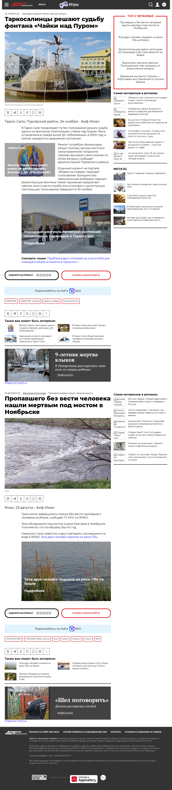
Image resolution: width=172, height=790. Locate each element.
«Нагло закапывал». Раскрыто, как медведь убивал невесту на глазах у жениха (147, 413)
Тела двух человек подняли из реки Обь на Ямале (140, 39)
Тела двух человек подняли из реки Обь (69, 537)
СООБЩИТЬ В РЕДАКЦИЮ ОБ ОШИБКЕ (143, 732)
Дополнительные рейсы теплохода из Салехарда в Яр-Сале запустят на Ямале (140, 52)
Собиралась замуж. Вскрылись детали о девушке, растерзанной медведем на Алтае (145, 111)
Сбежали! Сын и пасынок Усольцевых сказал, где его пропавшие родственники (147, 100)
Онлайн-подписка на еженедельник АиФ (85, 732)
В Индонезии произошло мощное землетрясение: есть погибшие (145, 207)
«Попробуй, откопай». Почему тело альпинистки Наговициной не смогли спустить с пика (146, 134)
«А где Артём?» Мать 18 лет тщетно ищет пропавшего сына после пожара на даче (146, 156)
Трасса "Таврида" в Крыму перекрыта (146, 173)
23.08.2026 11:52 (12, 393)
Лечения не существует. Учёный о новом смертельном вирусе (145, 444)
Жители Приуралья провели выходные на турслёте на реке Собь (35, 677)
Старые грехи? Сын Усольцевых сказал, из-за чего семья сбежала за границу (147, 435)
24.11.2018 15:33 (12, 13)
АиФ (7, 491)
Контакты (116, 732)
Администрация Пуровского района (24, 104)
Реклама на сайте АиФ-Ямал (44, 732)
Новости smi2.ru (16, 383)
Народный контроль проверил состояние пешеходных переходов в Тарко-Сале (62, 234)
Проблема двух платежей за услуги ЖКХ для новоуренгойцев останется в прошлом (66, 260)
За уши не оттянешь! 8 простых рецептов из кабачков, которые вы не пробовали (147, 122)
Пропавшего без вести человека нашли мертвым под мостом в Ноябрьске (140, 25)
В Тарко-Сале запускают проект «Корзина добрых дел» (89, 326)
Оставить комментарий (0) (86, 275)
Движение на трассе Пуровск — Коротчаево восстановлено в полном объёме (140, 79)
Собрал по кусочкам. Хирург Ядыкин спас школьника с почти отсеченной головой (147, 457)
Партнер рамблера (58, 777)
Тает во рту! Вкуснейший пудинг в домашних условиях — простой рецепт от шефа (146, 145)
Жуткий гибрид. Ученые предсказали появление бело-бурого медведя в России (147, 402)
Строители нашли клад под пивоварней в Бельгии (141, 196)
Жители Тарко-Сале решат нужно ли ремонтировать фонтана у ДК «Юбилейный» (37, 328)
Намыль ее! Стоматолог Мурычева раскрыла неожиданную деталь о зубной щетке (146, 424)
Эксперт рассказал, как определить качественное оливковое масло (145, 219)
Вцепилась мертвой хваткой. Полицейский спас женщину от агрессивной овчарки (140, 65)
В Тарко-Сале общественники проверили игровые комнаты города (88, 339)
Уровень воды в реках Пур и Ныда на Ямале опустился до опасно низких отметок (90, 666)
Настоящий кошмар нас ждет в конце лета (146, 185)
